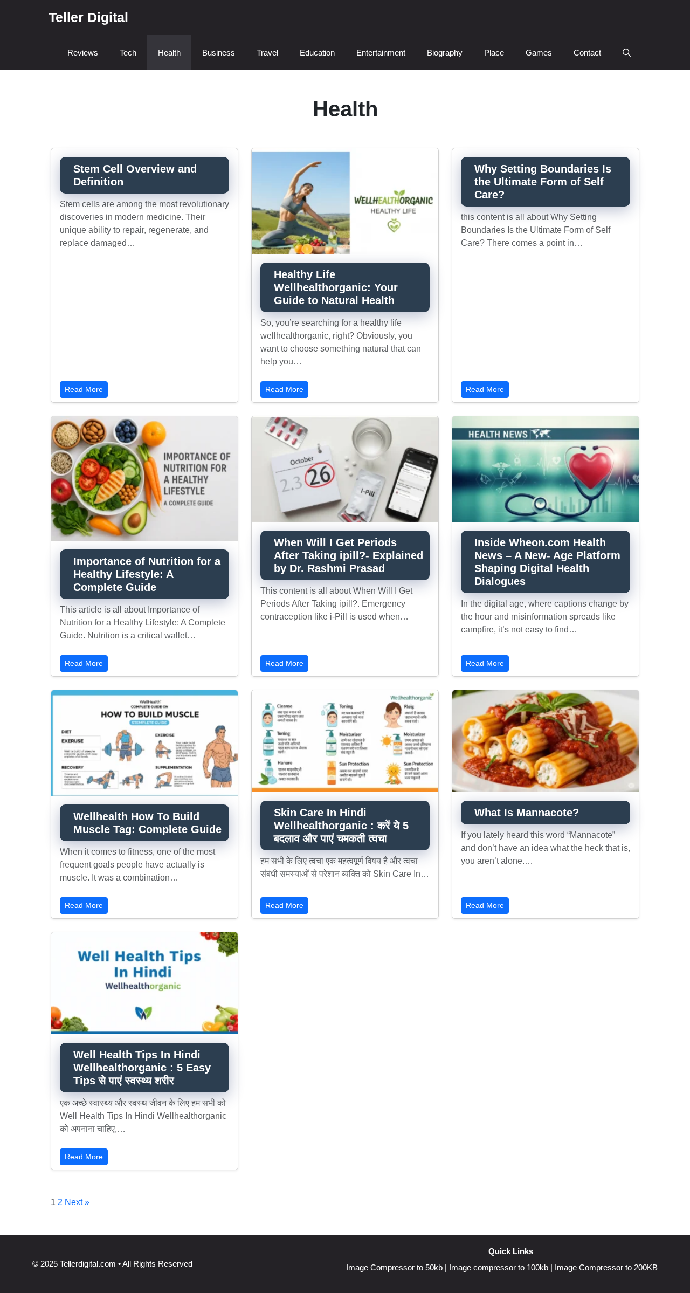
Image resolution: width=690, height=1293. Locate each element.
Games (539, 52)
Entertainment (380, 52)
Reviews (82, 52)
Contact (587, 52)
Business (218, 52)
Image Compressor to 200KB (606, 1267)
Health (169, 52)
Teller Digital (88, 17)
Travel (267, 52)
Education (317, 52)
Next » (77, 1202)
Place (494, 52)
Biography (445, 52)
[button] (626, 52)
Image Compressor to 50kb (394, 1267)
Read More (84, 389)
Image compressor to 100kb (498, 1267)
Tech (128, 52)
